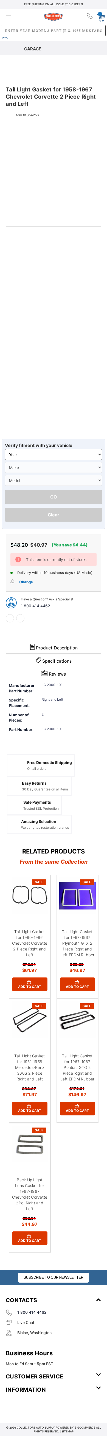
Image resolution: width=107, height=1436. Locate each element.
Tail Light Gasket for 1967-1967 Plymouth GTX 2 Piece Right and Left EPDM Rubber (77, 943)
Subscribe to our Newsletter (53, 1277)
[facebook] (10, 618)
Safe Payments (37, 802)
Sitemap (67, 1431)
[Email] (20, 618)
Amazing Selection (38, 821)
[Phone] (90, 17)
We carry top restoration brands (45, 827)
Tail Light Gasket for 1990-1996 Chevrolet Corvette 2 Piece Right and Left (29, 943)
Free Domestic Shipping (49, 762)
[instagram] (29, 1406)
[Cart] (99, 17)
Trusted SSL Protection (41, 808)
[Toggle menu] (21, 17)
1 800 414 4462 (35, 605)
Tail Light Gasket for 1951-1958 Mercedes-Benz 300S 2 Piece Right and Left (29, 1067)
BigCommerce (85, 1427)
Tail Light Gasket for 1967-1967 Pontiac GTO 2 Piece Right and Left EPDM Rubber (77, 1067)
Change (26, 582)
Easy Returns (34, 783)
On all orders (36, 768)
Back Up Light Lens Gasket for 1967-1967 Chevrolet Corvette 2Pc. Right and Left (29, 1194)
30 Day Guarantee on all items (45, 789)
